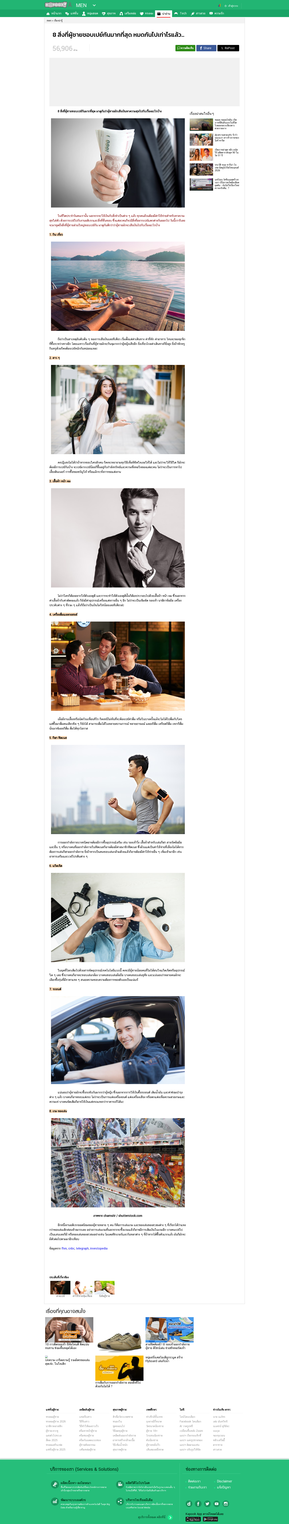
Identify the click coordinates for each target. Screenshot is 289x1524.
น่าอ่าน (166, 13)
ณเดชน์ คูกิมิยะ (221, 1426)
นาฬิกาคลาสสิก (54, 1426)
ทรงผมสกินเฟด (54, 1444)
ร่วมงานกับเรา (197, 1487)
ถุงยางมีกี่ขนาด (154, 1421)
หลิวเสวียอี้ (219, 1440)
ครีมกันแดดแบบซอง (90, 1440)
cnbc (71, 1248)
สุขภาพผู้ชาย (119, 1449)
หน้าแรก (56, 13)
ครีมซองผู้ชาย (86, 1435)
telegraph (82, 1248)
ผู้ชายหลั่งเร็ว (153, 1444)
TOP (280, 1518)
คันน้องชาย (152, 1440)
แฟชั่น (74, 13)
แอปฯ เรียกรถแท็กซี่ (190, 1435)
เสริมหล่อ (130, 13)
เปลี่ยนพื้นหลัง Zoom (191, 1430)
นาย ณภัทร (219, 1416)
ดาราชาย (217, 1444)
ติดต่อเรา (194, 1481)
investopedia (99, 1248)
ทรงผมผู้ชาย (52, 1416)
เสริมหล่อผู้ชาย (87, 1449)
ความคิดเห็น (187, 48)
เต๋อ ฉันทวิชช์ (220, 1421)
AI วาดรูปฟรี (186, 1426)
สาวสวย (200, 13)
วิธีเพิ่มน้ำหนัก (120, 1444)
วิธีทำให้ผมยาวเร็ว (89, 1426)
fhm (64, 1248)
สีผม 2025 (52, 1440)
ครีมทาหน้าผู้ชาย (88, 1430)
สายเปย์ (60, 1296)
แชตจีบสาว (85, 1416)
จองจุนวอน (219, 1435)
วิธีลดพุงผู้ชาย (120, 1430)
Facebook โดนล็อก (190, 1421)
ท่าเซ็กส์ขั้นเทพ (154, 1416)
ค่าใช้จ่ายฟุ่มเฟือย (82, 1296)
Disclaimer (224, 1481)
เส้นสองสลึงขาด (155, 1449)
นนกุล (216, 1430)
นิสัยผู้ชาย (104, 1296)
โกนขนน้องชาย (154, 1435)
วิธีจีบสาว (84, 1421)
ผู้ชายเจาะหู (52, 1430)
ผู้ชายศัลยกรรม (87, 1444)
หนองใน (117, 1421)
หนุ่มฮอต (92, 13)
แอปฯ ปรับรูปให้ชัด (190, 1449)
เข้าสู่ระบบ (233, 6)
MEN (81, 5)
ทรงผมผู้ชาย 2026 (56, 1421)
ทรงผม (149, 13)
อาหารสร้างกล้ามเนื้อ (124, 1440)
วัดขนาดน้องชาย (155, 1426)
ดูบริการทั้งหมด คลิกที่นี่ (151, 1517)
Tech (183, 13)
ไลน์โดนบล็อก (187, 1416)
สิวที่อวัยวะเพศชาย (123, 1416)
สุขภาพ (111, 13)
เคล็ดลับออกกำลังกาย (124, 1435)
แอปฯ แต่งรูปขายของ (191, 1440)
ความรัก (219, 13)
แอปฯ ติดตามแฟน (189, 1444)
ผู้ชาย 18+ (152, 1430)
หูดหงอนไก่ (119, 1426)
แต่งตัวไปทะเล (54, 1435)
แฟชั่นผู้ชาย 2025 (55, 1449)
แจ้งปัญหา (224, 1487)
